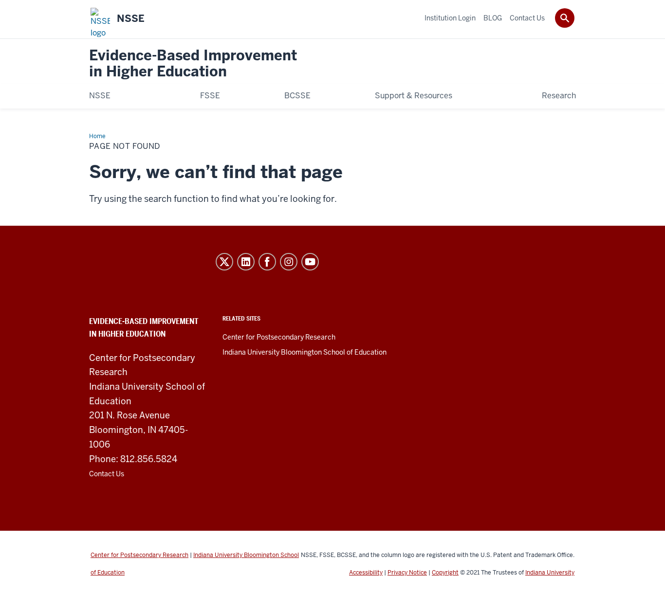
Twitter (224, 261)
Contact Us (106, 473)
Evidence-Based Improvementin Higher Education (193, 64)
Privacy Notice (407, 572)
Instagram (288, 261)
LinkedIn (246, 261)
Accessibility (366, 572)
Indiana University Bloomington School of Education (304, 352)
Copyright (445, 572)
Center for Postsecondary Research (278, 337)
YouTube (310, 261)
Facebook (267, 261)
